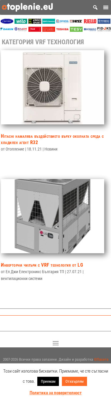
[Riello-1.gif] (90, 22)
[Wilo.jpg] (21, 22)
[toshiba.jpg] (62, 30)
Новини (50, 149)
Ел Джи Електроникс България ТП (35, 271)
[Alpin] (48, 30)
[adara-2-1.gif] (48, 22)
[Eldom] (21, 30)
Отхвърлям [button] (74, 381)
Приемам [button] (48, 381)
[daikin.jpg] (7, 30)
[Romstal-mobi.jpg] (62, 22)
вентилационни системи (21, 278)
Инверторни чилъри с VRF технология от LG (42, 265)
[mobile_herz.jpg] (76, 22)
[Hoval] (34, 30)
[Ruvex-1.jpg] (104, 22)
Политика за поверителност (56, 392)
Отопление (15, 149)
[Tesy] (76, 30)
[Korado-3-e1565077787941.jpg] (90, 30)
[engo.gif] (34, 22)
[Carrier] (7, 22)
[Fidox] (104, 30)
